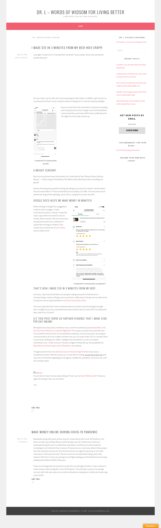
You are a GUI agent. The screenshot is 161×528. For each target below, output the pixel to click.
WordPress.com (102, 511)
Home (80, 26)
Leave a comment (21, 58)
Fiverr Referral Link (88, 376)
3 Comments (22, 442)
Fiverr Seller (60, 227)
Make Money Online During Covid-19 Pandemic (52, 345)
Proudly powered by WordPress (65, 511)
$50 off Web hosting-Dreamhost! (127, 150)
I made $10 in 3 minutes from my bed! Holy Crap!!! (67, 47)
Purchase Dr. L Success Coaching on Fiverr (131, 42)
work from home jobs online (74, 300)
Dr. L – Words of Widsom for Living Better (80, 12)
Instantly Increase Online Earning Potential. (71, 351)
